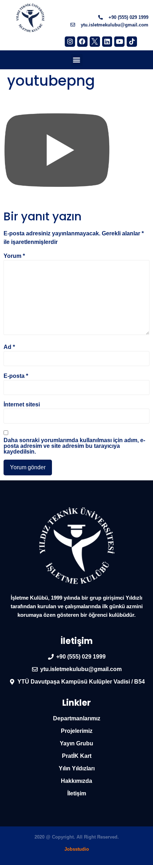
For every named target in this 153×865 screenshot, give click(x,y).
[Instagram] (70, 41)
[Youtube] (119, 41)
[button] (77, 60)
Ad (9, 347)
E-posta (16, 376)
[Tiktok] (132, 41)
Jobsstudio (76, 849)
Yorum (14, 256)
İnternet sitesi (22, 405)
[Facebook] (82, 41)
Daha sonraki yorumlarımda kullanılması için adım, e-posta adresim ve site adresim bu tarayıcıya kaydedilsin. (74, 446)
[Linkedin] (107, 41)
